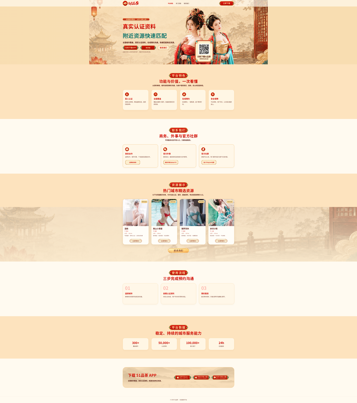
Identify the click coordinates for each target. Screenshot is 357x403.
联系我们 (186, 3)
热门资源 (178, 3)
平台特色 (170, 3)
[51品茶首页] (131, 3)
